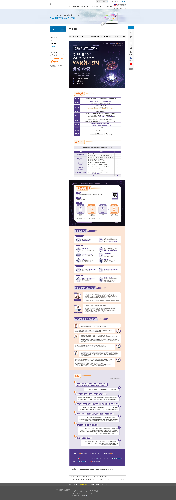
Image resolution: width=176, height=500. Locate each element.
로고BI (52, 40)
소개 (69, 6)
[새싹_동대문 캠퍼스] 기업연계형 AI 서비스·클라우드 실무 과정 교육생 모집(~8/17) (91, 479)
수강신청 (109, 6)
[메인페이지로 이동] (54, 6)
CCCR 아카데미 (54, 37)
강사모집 (131, 54)
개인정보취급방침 (84, 484)
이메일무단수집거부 (94, 484)
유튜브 (131, 66)
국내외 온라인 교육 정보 (98, 6)
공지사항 (53, 46)
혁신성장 (131, 39)
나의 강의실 (121, 1)
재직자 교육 (76, 6)
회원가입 (116, 1)
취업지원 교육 (85, 6)
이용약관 (75, 484)
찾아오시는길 (104, 484)
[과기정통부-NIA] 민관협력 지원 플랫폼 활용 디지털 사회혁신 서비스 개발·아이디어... (92, 476)
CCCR (52, 34)
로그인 (112, 1)
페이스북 (131, 60)
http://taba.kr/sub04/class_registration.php (96, 469)
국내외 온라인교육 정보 (131, 47)
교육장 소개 (53, 43)
